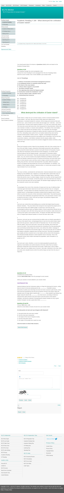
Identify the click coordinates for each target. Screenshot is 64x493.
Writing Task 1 (6, 102)
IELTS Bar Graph (5, 438)
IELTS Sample (24, 5)
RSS (59, 405)
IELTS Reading (22, 363)
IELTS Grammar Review (29, 456)
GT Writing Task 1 (6, 31)
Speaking (3, 46)
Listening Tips (27, 447)
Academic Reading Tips (29, 441)
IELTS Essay (4, 452)
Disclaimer (48, 453)
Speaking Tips (27, 450)
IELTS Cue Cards (28, 461)
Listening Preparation (6, 109)
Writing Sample (4, 26)
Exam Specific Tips (5, 472)
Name (20, 370)
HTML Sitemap (49, 455)
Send (25, 400)
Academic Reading (7, 22)
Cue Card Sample (5, 44)
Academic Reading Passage (25, 361)
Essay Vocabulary (5, 118)
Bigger (54, 1)
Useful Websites (4, 475)
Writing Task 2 (5, 33)
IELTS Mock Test (5, 115)
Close (23, 412)
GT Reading (5, 24)
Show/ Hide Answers (22, 327)
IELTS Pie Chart (4, 447)
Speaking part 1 (6, 39)
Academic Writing (6, 99)
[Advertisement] (8, 70)
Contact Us (48, 5)
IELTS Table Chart (5, 443)
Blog (43, 5)
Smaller (60, 1)
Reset (57, 1)
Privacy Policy (49, 448)
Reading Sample (5, 20)
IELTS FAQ (8, 5)
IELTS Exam (16, 5)
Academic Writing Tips (29, 443)
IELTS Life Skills (27, 463)
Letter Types (26, 465)
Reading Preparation (5, 91)
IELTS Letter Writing (5, 450)
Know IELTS (4, 463)
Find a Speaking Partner (7, 113)
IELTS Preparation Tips (29, 438)
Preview (21, 400)
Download (31, 5)
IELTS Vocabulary (28, 458)
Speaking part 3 (6, 42)
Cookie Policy (49, 446)
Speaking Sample (5, 37)
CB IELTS (3, 465)
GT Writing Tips (27, 445)
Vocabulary (38, 5)
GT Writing (4, 107)
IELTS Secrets (4, 468)
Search (54, 5)
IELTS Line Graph (5, 441)
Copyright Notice (50, 450)
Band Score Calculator (6, 470)
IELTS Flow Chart (5, 445)
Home (3, 5)
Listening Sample (5, 35)
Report (19, 412)
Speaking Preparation (6, 111)
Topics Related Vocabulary (7, 120)
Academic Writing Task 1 (7, 28)
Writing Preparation (5, 97)
